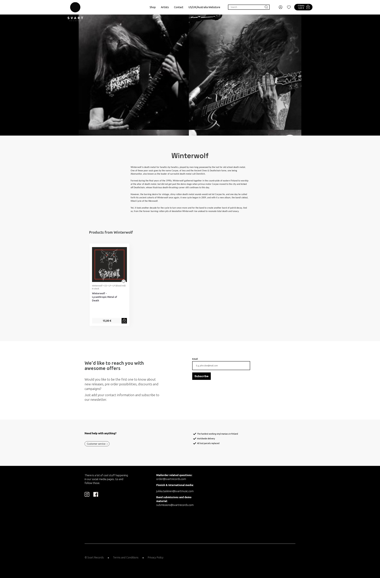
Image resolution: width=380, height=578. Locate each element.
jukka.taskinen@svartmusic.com (175, 491)
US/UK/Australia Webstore (204, 7)
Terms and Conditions (125, 557)
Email (195, 359)
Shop (153, 7)
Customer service (96, 443)
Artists (165, 7)
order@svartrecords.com (171, 478)
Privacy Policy (155, 557)
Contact (178, 7)
